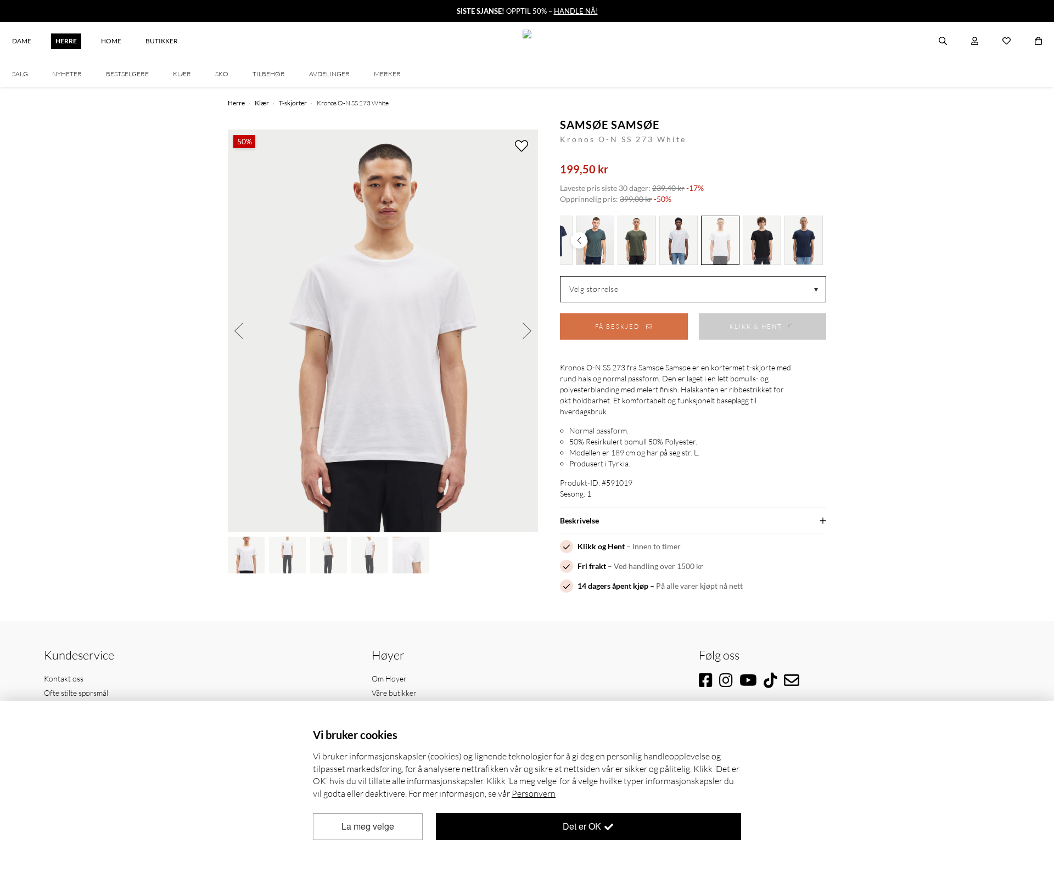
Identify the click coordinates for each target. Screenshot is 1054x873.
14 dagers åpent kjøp (613, 585)
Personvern (534, 793)
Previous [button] (239, 330)
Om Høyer (389, 678)
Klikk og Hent (601, 546)
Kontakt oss (63, 678)
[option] (383, 330)
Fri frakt (592, 566)
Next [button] (527, 330)
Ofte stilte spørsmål (76, 692)
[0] (1038, 41)
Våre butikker (394, 692)
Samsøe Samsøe (609, 124)
